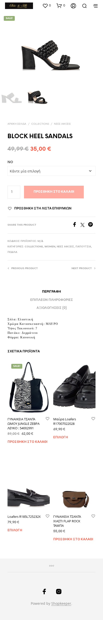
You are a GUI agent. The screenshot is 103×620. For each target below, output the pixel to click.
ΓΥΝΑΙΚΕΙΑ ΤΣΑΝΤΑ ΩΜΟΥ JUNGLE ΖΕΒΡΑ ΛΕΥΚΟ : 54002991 (24, 423)
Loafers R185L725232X (24, 516)
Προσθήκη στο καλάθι (54, 191)
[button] (46, 5)
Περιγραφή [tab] (51, 291)
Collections (40, 124)
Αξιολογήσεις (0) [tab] (51, 308)
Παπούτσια (83, 246)
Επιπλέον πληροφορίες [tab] (51, 300)
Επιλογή (60, 437)
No (10, 162)
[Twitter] (84, 225)
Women (49, 246)
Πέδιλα (12, 252)
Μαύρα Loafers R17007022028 (64, 421)
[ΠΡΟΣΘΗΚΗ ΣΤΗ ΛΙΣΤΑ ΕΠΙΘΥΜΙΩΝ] (47, 419)
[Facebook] (76, 225)
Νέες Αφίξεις (62, 124)
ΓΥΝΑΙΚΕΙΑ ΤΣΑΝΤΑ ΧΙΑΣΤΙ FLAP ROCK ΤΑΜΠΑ (67, 521)
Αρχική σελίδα (17, 124)
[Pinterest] (92, 225)
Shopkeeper (61, 604)
